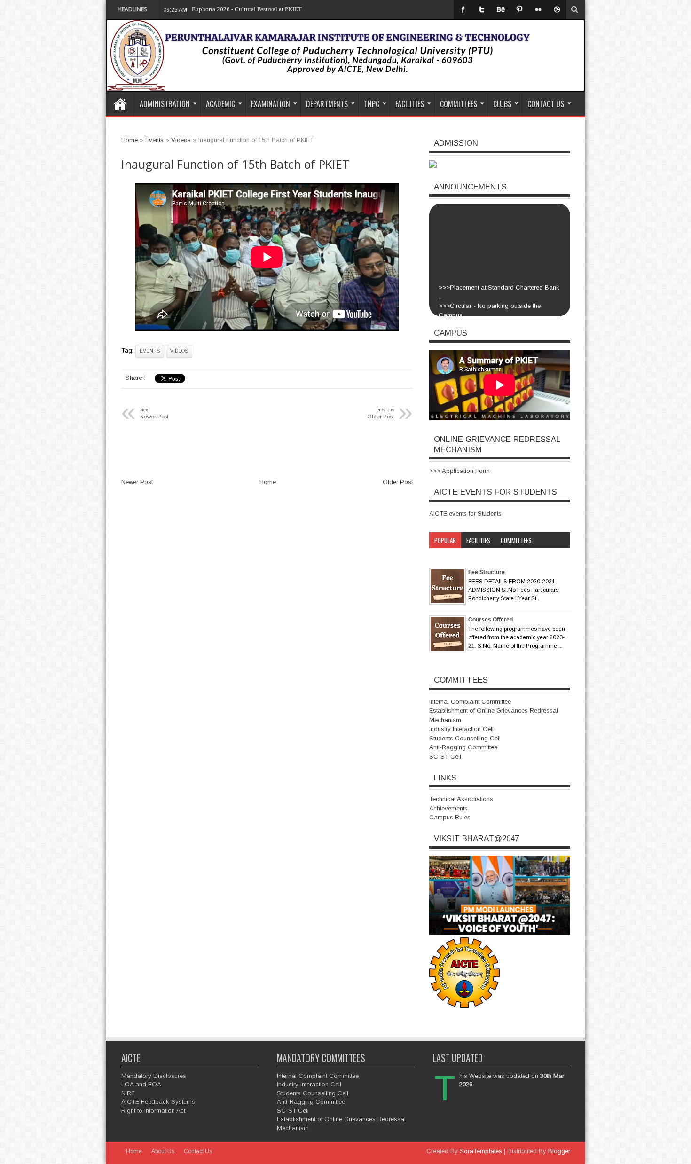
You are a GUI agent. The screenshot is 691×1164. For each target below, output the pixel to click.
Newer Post (137, 482)
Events (150, 351)
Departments (327, 104)
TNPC (371, 104)
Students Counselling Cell (465, 738)
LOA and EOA (141, 1084)
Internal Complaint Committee (470, 701)
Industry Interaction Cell (461, 728)
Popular (445, 540)
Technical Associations (461, 798)
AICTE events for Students (465, 513)
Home (120, 104)
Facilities (409, 104)
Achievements (448, 808)
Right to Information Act (153, 1110)
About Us (162, 1151)
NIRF (128, 1093)
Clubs (502, 104)
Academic (220, 104)
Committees (458, 104)
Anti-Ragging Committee (463, 747)
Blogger (559, 1151)
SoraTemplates (481, 1151)
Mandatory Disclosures (153, 1075)
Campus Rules (450, 817)
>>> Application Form (459, 470)
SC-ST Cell (445, 756)
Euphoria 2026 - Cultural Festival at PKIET (247, 9)
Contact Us (545, 104)
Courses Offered (490, 619)
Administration (165, 104)
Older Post (398, 482)
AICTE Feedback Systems (158, 1101)
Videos (179, 351)
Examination (270, 104)
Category (446, 556)
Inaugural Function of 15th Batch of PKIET (235, 164)
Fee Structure (486, 572)
